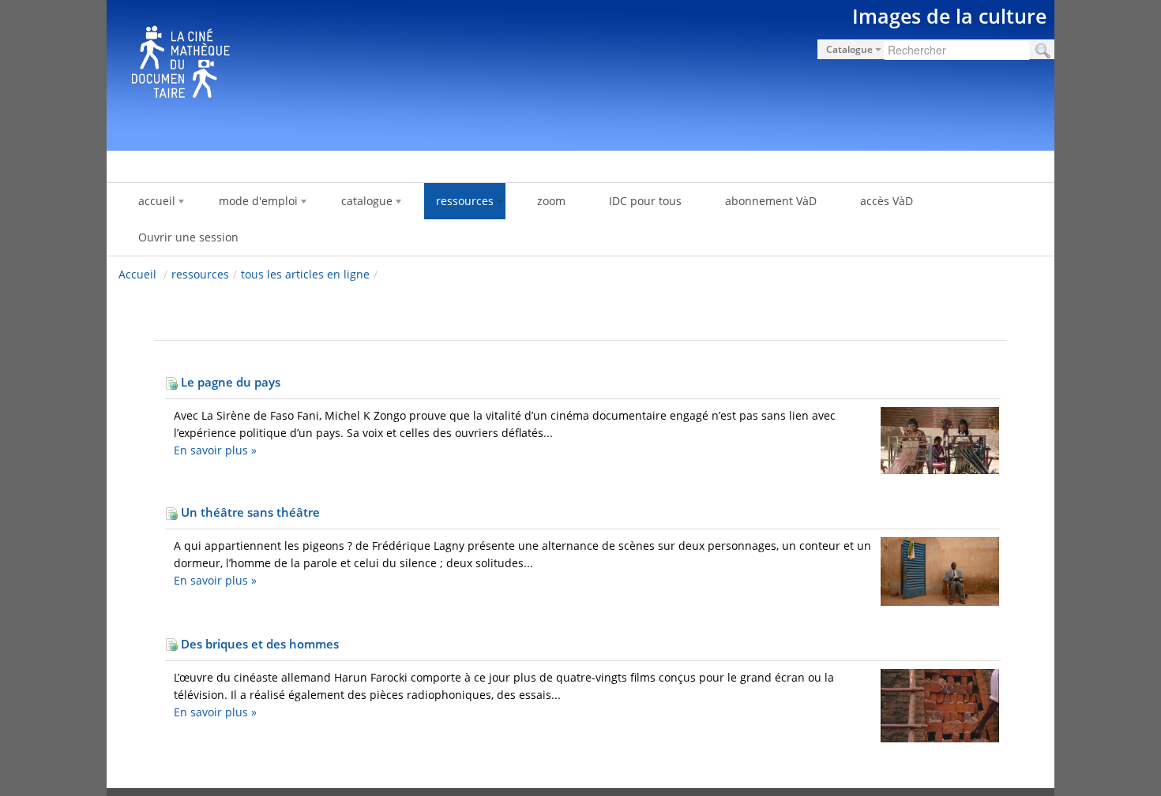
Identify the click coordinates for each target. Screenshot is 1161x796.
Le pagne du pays (229, 382)
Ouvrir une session (188, 237)
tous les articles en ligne (305, 274)
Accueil (137, 274)
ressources (200, 274)
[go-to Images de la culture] (580, 72)
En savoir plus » (215, 450)
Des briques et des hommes (258, 644)
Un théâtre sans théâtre (249, 512)
